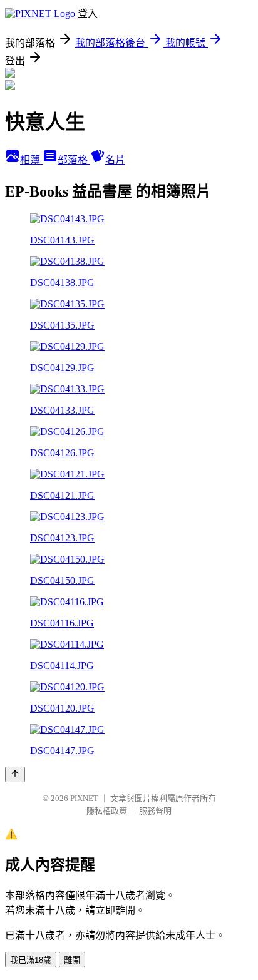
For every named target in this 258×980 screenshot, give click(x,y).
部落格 (74, 160)
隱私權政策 (106, 810)
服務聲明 (155, 810)
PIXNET (84, 798)
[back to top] (15, 774)
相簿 (31, 160)
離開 (72, 960)
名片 (115, 160)
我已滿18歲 (30, 960)
